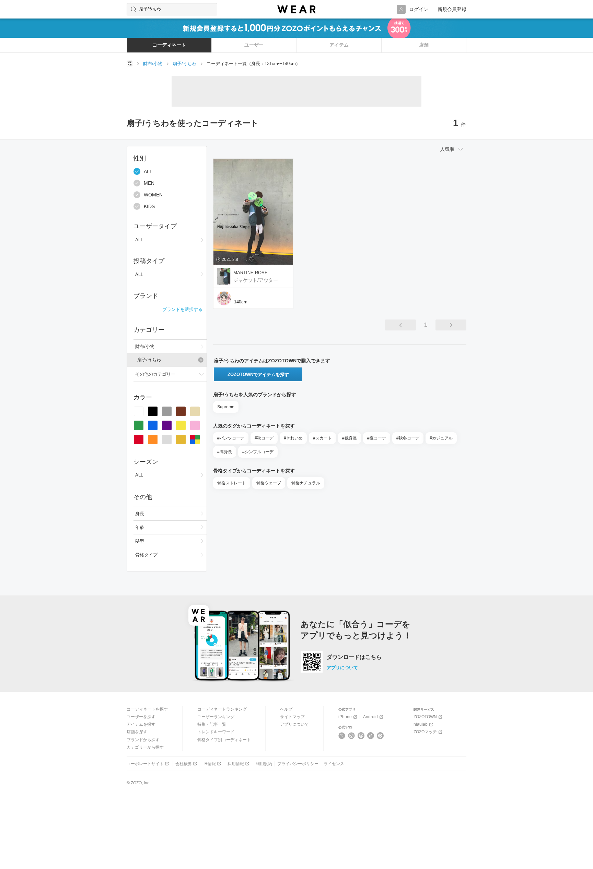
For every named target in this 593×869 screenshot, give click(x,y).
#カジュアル (441, 438)
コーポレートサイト (145, 763)
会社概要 (183, 763)
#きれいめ (293, 438)
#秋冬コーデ (407, 438)
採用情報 (236, 763)
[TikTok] (370, 735)
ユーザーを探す (141, 716)
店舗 (424, 45)
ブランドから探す (143, 739)
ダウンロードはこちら (354, 657)
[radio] (139, 411)
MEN (149, 183)
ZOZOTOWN (425, 716)
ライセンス (334, 764)
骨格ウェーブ (268, 483)
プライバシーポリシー (297, 764)
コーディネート (169, 45)
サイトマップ (292, 716)
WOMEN (153, 194)
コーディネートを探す (147, 709)
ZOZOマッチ (425, 731)
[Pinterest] (380, 735)
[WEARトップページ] (130, 63)
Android (370, 716)
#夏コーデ (376, 438)
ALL (148, 171)
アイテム (339, 45)
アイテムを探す (141, 724)
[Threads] (361, 735)
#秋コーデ (264, 438)
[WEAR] (296, 9)
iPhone (345, 716)
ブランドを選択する (182, 309)
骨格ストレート (231, 483)
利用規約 (264, 764)
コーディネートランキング (222, 709)
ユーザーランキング (215, 716)
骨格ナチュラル (305, 483)
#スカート (322, 438)
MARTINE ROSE (250, 272)
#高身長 (224, 451)
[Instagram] (351, 735)
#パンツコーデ (230, 438)
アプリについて (342, 667)
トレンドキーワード (215, 731)
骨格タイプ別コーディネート (224, 739)
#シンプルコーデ (258, 451)
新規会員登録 (452, 9)
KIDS (149, 206)
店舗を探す (137, 731)
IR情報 (210, 763)
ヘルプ (286, 709)
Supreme (225, 407)
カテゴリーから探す (145, 747)
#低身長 (349, 438)
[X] (342, 735)
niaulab (421, 724)
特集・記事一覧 (211, 724)
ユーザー (254, 45)
